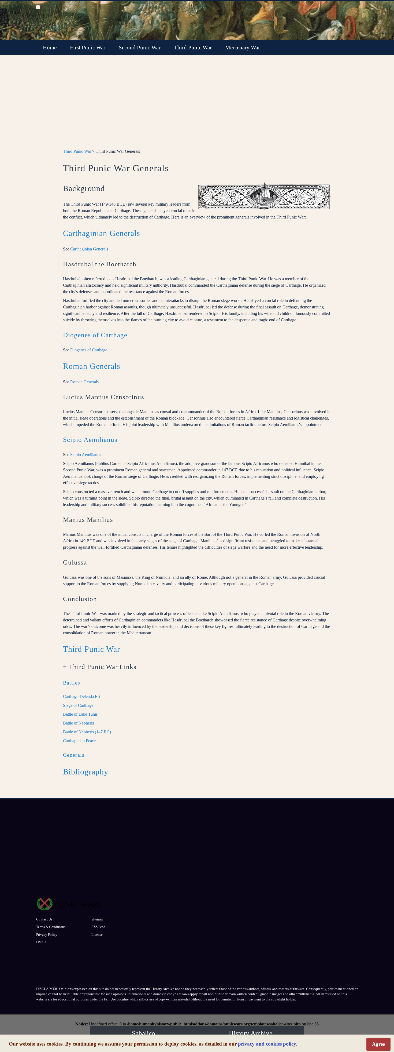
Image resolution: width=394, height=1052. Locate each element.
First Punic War (87, 47)
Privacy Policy (46, 935)
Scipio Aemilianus (90, 439)
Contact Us (44, 919)
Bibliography (85, 771)
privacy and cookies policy (267, 1044)
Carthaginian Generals (101, 233)
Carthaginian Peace (79, 740)
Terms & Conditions (50, 927)
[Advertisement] (197, 105)
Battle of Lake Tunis (80, 714)
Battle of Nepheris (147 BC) (87, 732)
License (97, 935)
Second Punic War (140, 47)
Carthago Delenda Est (81, 696)
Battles (71, 683)
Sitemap (97, 919)
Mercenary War (242, 47)
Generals (73, 755)
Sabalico (143, 1033)
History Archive (250, 1033)
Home (50, 47)
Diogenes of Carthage (95, 334)
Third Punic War (193, 47)
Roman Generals (91, 366)
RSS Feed (98, 927)
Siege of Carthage (78, 705)
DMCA (41, 942)
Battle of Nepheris (78, 723)
